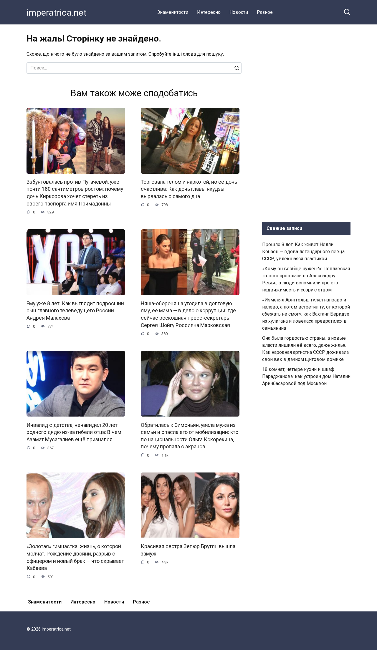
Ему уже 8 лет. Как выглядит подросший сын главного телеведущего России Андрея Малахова (75, 310)
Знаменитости (172, 12)
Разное (265, 12)
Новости (238, 12)
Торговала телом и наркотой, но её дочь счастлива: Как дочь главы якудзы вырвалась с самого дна (189, 189)
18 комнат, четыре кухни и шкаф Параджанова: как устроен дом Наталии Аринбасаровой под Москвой (306, 376)
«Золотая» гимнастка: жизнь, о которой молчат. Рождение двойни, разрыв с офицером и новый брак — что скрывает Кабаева (75, 557)
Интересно (209, 12)
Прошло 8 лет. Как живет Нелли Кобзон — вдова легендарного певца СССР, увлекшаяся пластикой (303, 251)
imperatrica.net (57, 12)
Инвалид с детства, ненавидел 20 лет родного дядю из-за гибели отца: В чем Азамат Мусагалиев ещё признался (74, 432)
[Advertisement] (306, 122)
